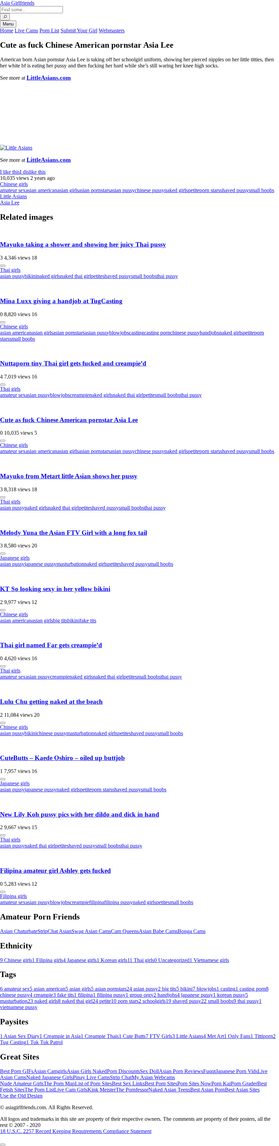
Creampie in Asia (60, 1036)
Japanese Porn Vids (237, 1071)
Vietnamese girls (209, 960)
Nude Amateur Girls (22, 1083)
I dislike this (33, 172)
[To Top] (2, 1145)
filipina (96, 902)
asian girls (68, 190)
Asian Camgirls (50, 1071)
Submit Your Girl (79, 30)
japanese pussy (40, 564)
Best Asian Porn (207, 1090)
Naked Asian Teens (169, 1090)
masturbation (70, 564)
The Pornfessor (132, 1090)
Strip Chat (121, 1077)
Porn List (49, 30)
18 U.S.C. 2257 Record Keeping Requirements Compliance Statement (75, 1131)
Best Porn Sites (161, 1083)
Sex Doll (149, 1071)
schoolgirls (152, 1001)
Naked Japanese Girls (49, 1077)
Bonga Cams (192, 931)
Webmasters (112, 30)
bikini (30, 276)
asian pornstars (94, 190)
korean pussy (229, 995)
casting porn (157, 333)
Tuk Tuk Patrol (44, 1042)
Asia (17, 3)
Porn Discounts (123, 1071)
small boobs (261, 190)
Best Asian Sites (242, 1090)
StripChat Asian (54, 931)
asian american (41, 190)
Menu (8, 24)
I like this (10, 172)
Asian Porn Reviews (181, 1071)
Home (6, 30)
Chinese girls (14, 184)
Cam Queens (125, 931)
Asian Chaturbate (18, 931)
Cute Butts (132, 1036)
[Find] (5, 16)
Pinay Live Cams (91, 1077)
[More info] (2, 266)
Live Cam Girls (70, 1090)
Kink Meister (101, 1090)
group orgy (139, 995)
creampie (79, 395)
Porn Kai (221, 1083)
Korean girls (112, 960)
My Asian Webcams (153, 1077)
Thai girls (10, 270)
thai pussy (167, 276)
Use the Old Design (21, 1096)
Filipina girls (13, 896)
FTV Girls (159, 1036)
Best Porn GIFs (16, 1071)
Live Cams (26, 30)
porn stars (209, 190)
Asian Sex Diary (19, 1036)
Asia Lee (9, 202)
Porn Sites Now (194, 1083)
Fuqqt (209, 1071)
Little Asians (13, 196)
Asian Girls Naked (87, 1071)
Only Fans (237, 1036)
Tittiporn (261, 1036)
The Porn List (39, 1090)
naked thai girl (75, 276)
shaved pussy (234, 190)
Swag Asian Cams (91, 931)
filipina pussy (118, 902)
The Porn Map (59, 1083)
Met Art (213, 1036)
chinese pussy (149, 190)
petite (193, 190)
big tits (60, 620)
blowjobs (119, 333)
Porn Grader (244, 1083)
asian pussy (122, 190)
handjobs (209, 333)
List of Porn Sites (93, 1083)
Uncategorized (172, 960)
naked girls (176, 190)
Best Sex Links (128, 1083)
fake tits (88, 620)
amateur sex (13, 190)
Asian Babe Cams (158, 931)
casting (136, 333)
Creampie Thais (100, 1036)
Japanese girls (15, 558)
